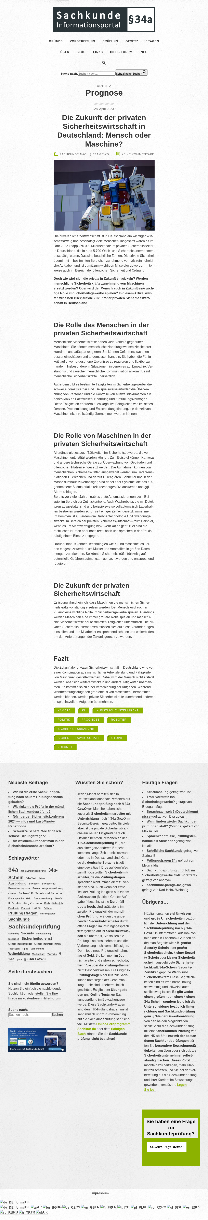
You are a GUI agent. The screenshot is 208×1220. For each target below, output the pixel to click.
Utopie (117, 738)
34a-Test (31, 878)
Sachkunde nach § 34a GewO (84, 154)
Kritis (47, 903)
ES (198, 1207)
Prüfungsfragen (23, 913)
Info (143, 52)
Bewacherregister (19, 888)
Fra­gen (152, 41)
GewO (58, 898)
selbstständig (43, 933)
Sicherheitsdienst (37, 938)
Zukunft (65, 747)
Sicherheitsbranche (76, 728)
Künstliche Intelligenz (117, 710)
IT (129, 1207)
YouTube (52, 954)
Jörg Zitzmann (33, 903)
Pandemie (13, 908)
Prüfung (48, 908)
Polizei (36, 908)
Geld (28, 898)
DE (27, 1202)
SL (180, 1207)
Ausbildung (17, 883)
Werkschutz (38, 954)
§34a (19, 959)
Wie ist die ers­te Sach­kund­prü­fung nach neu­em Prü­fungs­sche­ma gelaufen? (35, 797)
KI (83, 710)
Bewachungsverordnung (47, 888)
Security (27, 933)
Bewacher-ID (48, 883)
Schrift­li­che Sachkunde (165, 850)
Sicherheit (13, 939)
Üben (64, 52)
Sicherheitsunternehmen (47, 944)
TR (33, 1212)
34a (13, 869)
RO (164, 1207)
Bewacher (34, 883)
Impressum (100, 1193)
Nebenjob (57, 903)
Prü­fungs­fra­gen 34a (162, 860)
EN (97, 1207)
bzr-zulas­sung (158, 792)
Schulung (13, 933)
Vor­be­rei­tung (82, 41)
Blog (81, 52)
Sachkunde (19, 919)
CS (78, 1207)
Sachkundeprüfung (34, 926)
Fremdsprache (16, 898)
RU (16, 1212)
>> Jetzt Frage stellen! (166, 1147)
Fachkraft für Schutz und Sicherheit (41, 893)
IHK (11, 903)
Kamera (64, 710)
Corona (12, 893)
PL (145, 1207)
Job (18, 903)
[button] (104, 63)
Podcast (25, 908)
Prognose (90, 719)
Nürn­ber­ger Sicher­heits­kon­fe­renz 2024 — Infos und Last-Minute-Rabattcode (36, 821)
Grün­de (56, 41)
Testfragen (14, 948)
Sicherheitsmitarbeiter (20, 944)
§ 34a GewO (35, 959)
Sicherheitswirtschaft (79, 738)
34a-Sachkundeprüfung (33, 871)
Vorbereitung (37, 948)
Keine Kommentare (137, 154)
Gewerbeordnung (43, 898)
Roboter (119, 719)
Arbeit (42, 878)
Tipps (25, 948)
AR (40, 1207)
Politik (64, 719)
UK (45, 1212)
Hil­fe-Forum (121, 52)
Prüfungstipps (47, 913)
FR (114, 1207)
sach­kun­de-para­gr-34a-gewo (169, 885)
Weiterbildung (19, 953)
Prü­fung (110, 41)
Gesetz (132, 41)
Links (98, 52)
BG (59, 1207)
